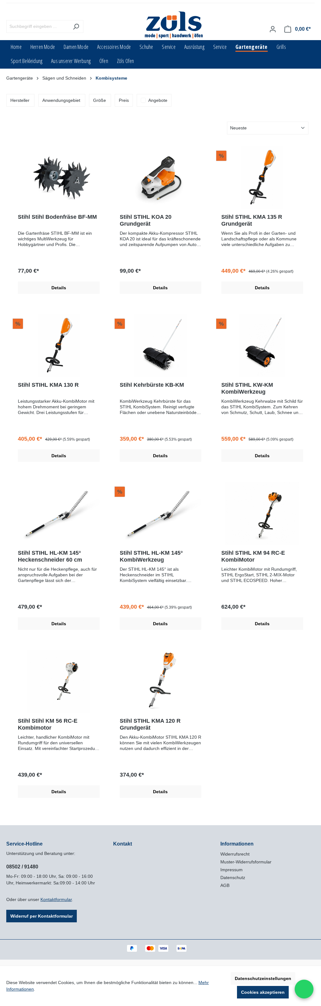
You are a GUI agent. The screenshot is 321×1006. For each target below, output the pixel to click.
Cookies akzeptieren (263, 992)
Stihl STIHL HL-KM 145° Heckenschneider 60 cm (50, 556)
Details (58, 287)
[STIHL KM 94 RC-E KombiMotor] (262, 513)
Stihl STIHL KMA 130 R (48, 385)
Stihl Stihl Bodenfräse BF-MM (57, 217)
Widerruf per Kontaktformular (41, 916)
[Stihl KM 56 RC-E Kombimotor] (59, 681)
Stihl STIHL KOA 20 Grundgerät (145, 220)
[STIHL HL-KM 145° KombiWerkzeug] (161, 513)
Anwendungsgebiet (61, 100)
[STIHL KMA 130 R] (59, 345)
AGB (224, 885)
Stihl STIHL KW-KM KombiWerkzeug (247, 388)
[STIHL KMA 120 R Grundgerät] (161, 681)
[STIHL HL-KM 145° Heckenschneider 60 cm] (59, 513)
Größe (99, 100)
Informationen (237, 843)
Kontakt (122, 843)
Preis (124, 100)
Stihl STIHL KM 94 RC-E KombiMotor (253, 556)
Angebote (157, 100)
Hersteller (19, 100)
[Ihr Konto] (272, 29)
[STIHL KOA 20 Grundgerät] (161, 177)
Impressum (231, 869)
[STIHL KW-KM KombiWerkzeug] (262, 345)
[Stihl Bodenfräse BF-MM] (59, 177)
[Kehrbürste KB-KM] (161, 345)
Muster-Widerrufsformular (245, 861)
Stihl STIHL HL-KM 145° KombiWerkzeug (151, 556)
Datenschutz (232, 877)
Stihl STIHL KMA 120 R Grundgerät (150, 724)
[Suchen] (76, 26)
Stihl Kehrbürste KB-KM (152, 385)
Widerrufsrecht (235, 854)
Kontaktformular (56, 899)
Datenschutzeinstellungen (263, 978)
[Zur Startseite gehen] (174, 25)
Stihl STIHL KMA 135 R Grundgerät (251, 220)
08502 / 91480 (22, 866)
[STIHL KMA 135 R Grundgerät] (262, 177)
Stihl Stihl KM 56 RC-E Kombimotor (47, 724)
